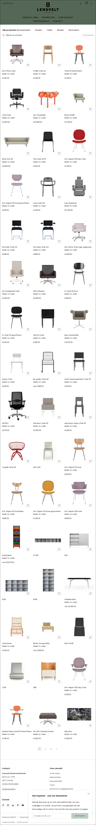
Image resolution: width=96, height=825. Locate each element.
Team (52, 785)
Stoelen (38, 30)
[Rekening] (81, 3)
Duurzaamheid (56, 781)
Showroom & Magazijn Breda (61, 789)
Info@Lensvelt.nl (8, 789)
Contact (58, 21)
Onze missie (55, 773)
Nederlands (7, 3)
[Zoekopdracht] (91, 3)
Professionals (41, 21)
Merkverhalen (55, 777)
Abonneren (80, 816)
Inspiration (48, 17)
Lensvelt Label (30, 17)
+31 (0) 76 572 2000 (10, 784)
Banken (60, 30)
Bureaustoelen (23, 30)
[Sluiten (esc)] (88, 794)
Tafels (49, 30)
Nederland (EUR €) (9, 817)
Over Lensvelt (65, 17)
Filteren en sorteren (14, 35)
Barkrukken (74, 30)
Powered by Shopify (8, 822)
